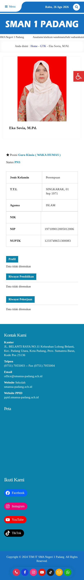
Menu (11, 6)
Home (34, 46)
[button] (78, 76)
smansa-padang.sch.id (18, 386)
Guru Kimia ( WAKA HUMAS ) (39, 155)
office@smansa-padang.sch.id (23, 376)
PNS (17, 162)
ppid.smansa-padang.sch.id (21, 397)
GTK (43, 46)
